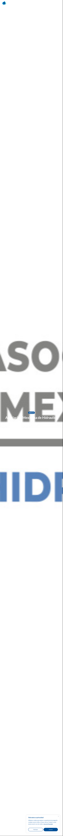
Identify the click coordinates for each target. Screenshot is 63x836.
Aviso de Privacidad (48, 824)
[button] (60, 3)
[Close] (58, 816)
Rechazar (35, 829)
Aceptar (51, 829)
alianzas (31, 413)
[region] (43, 824)
